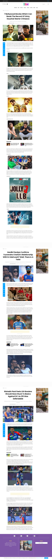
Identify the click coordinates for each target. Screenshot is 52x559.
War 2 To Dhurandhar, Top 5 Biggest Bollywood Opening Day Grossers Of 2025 (15, 144)
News (34, 7)
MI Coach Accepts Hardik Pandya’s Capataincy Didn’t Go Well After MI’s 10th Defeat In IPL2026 (29, 345)
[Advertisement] (19, 226)
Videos (28, 7)
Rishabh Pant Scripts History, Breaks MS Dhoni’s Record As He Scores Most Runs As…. (15, 455)
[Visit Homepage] (26, 4)
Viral (37, 7)
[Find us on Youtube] (7, 4)
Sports (21, 7)
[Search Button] (48, 4)
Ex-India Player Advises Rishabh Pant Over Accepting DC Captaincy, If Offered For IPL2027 (29, 455)
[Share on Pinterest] (4, 51)
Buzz (18, 7)
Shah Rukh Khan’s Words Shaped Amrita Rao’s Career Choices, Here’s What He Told (29, 144)
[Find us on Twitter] (4, 4)
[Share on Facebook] (4, 43)
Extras (31, 7)
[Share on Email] (4, 53)
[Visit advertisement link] (42, 23)
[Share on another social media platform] (4, 55)
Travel (25, 7)
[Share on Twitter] (4, 45)
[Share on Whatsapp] (4, 47)
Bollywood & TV (7, 10)
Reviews (15, 7)
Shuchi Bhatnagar (11, 23)
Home (3, 10)
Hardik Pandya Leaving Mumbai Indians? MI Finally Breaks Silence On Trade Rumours (15, 345)
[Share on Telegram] (4, 49)
